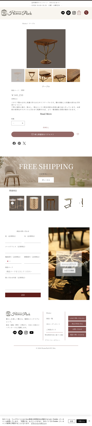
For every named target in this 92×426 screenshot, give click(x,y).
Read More (46, 113)
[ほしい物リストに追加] (78, 134)
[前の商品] (12, 203)
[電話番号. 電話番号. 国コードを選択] (9, 261)
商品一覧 (49, 318)
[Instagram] (14, 143)
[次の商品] (79, 203)
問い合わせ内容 (15, 278)
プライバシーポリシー (39, 423)
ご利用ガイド (51, 329)
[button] (79, 13)
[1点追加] (22, 123)
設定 (71, 421)
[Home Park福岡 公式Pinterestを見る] (68, 13)
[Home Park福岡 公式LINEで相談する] (63, 13)
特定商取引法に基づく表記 (54, 335)
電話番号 (13, 257)
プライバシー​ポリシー (52, 340)
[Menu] (86, 12)
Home (48, 313)
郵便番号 (32, 257)
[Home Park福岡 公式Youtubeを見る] (31, 332)
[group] (46, 208)
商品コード (9, 267)
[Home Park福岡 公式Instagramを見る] (74, 13)
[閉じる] (89, 421)
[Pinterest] (19, 143)
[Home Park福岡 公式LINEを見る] (15, 332)
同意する (81, 421)
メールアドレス (15, 247)
